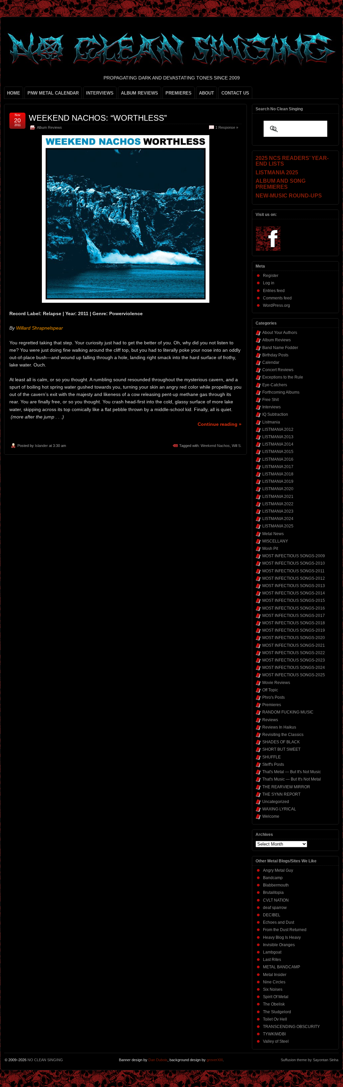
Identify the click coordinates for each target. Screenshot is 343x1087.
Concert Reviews (277, 369)
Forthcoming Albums (280, 392)
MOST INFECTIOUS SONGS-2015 (293, 600)
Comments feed (277, 298)
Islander (41, 446)
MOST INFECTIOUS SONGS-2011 (293, 571)
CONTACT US (235, 93)
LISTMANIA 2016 (277, 459)
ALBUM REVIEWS (139, 93)
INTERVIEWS (100, 93)
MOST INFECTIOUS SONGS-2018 (293, 623)
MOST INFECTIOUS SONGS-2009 (293, 556)
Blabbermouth (276, 885)
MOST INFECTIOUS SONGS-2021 (293, 645)
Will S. (237, 446)
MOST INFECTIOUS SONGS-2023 (293, 660)
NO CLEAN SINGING (45, 1060)
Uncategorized (275, 801)
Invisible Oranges (279, 944)
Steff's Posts (273, 764)
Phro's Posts (273, 697)
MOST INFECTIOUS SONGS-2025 (293, 675)
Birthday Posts (275, 355)
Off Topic (270, 690)
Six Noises (272, 989)
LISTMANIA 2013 (277, 437)
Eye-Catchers (274, 385)
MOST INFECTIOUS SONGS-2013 (293, 585)
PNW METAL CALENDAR (53, 93)
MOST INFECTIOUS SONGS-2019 (293, 630)
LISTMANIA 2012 (277, 429)
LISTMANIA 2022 (277, 504)
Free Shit (270, 399)
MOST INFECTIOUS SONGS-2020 (293, 637)
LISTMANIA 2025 (277, 526)
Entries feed (274, 290)
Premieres (271, 704)
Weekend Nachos (215, 446)
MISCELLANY (275, 541)
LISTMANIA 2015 (277, 451)
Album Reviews (49, 127)
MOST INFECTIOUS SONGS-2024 (293, 667)
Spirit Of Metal (275, 996)
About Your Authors (279, 332)
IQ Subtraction (275, 414)
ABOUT (206, 93)
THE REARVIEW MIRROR (286, 787)
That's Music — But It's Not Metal (291, 779)
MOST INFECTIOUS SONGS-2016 (293, 608)
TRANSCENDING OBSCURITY (291, 1026)
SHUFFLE (271, 757)
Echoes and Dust (278, 922)
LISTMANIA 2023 (277, 511)
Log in (268, 283)
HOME (13, 93)
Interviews (271, 407)
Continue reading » (220, 424)
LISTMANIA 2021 (277, 496)
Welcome (270, 816)
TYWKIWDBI (274, 1034)
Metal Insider (274, 974)
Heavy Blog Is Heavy (282, 937)
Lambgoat (272, 952)
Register (270, 275)
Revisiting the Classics (282, 734)
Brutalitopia (273, 892)
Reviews (270, 720)
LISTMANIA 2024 (277, 518)
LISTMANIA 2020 (277, 489)
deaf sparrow (275, 907)
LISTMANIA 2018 (277, 474)
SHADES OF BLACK (281, 742)
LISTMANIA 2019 (277, 481)
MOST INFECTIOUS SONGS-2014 (293, 593)
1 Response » (226, 127)
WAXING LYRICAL (279, 809)
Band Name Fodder (280, 347)
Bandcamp (273, 877)
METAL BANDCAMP (281, 967)
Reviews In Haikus (279, 727)
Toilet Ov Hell (275, 1019)
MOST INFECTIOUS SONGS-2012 (293, 578)
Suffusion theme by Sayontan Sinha (309, 1060)
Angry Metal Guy (278, 870)
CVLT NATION (276, 900)
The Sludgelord (277, 1012)
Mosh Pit (270, 548)
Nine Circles (274, 982)
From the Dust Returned (284, 929)
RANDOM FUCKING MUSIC (288, 712)
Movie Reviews (276, 682)
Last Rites (272, 959)
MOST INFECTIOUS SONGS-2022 (293, 652)
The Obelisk (274, 1004)
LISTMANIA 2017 (277, 466)
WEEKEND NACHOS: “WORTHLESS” (98, 117)
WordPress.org (276, 305)
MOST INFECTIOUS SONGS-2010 (293, 563)
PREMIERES (178, 93)
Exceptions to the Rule (282, 377)
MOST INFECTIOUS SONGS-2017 (293, 615)
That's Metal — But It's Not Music (291, 771)
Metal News (273, 533)
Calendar (270, 362)
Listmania (271, 422)
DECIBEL (271, 915)
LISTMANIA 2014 (277, 444)
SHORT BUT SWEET (281, 749)
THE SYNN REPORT (281, 794)
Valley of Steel (276, 1041)
